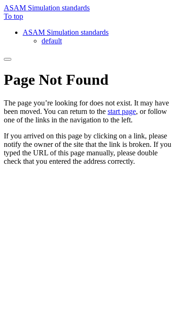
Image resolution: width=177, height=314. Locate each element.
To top (13, 16)
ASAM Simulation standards (47, 8)
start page (122, 111)
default (52, 41)
